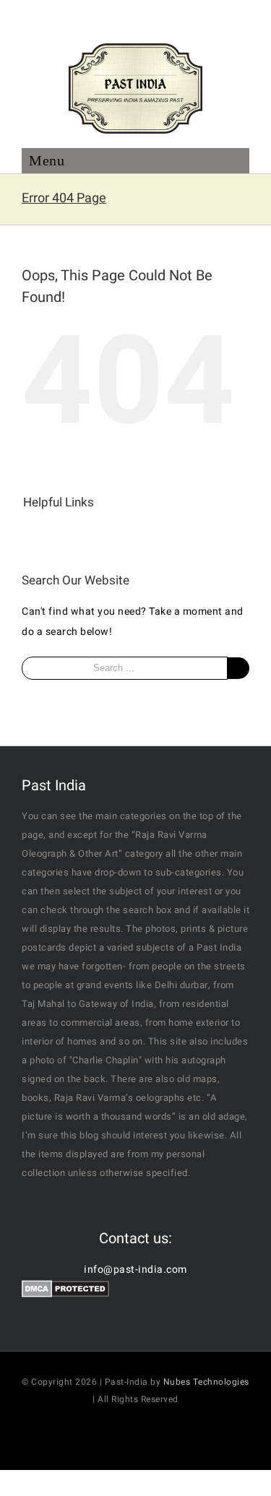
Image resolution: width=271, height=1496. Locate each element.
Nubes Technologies (206, 1381)
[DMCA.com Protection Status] (65, 1289)
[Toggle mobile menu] (135, 165)
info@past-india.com (135, 1269)
